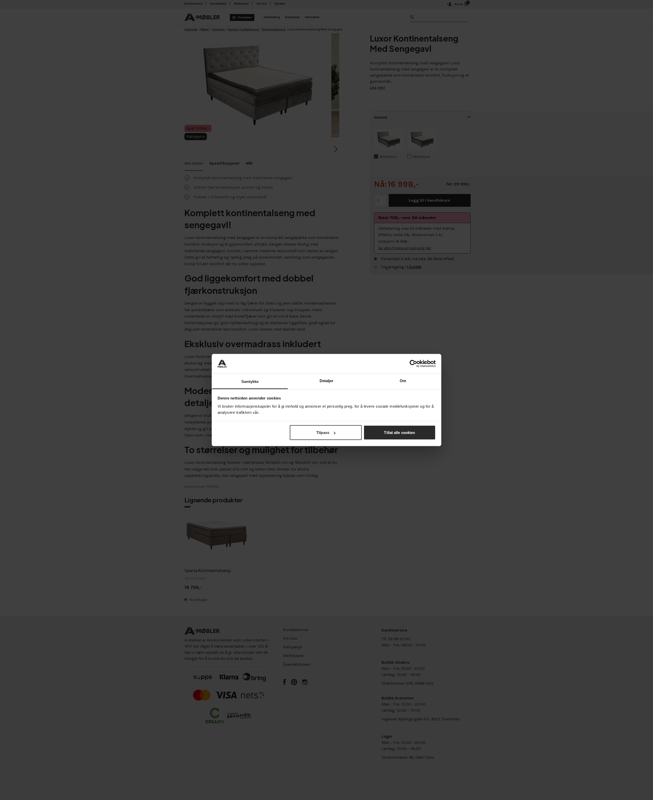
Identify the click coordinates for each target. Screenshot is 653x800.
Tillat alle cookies (399, 432)
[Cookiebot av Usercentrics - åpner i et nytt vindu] (413, 364)
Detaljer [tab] (327, 380)
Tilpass (322, 432)
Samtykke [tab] (250, 381)
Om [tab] (403, 380)
